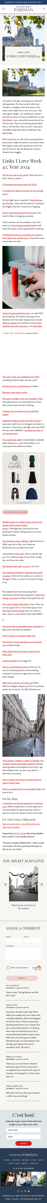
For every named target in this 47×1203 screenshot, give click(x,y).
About (25, 1163)
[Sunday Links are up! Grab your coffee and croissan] (23, 1179)
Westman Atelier (9, 323)
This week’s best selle (11, 440)
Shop (40, 1160)
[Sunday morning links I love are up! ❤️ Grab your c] (8, 1179)
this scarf (20, 554)
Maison (25, 1160)
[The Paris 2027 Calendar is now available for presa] (38, 1179)
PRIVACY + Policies (12, 1199)
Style (34, 1160)
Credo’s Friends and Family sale (15, 313)
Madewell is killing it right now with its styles (21, 421)
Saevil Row (33, 1199)
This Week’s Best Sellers (15, 512)
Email (27, 937)
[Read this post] (23, 884)
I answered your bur (11, 803)
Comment (10, 946)
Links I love (23, 52)
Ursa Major (37, 326)
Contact (34, 1163)
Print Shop (14, 1163)
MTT (40, 1199)
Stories (16, 1160)
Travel (7, 1160)
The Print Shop (19, 833)
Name (8, 937)
